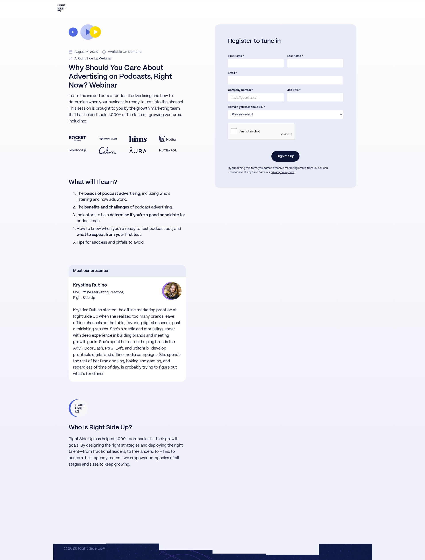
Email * (232, 73)
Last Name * (295, 56)
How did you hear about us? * (246, 107)
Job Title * (294, 90)
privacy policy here (282, 172)
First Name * (236, 56)
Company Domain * (240, 90)
